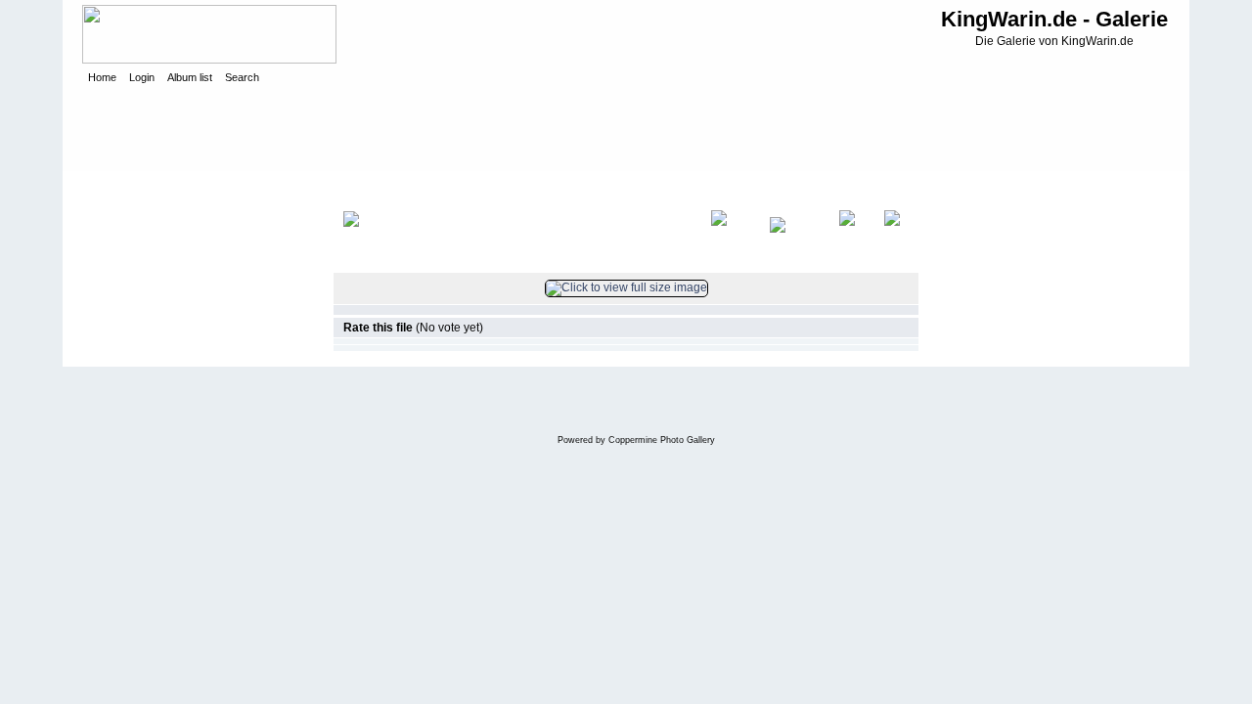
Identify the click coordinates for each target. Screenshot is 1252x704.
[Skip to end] (896, 238)
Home (119, 190)
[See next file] (851, 238)
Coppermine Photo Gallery (661, 440)
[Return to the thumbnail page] (371, 238)
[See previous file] (794, 238)
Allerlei (250, 190)
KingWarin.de (184, 190)
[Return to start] (730, 238)
